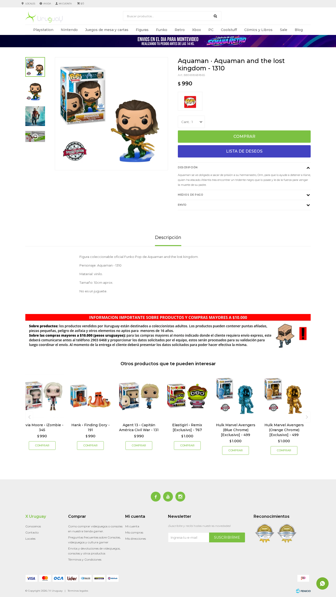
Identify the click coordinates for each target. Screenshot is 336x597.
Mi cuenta (132, 526)
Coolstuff (229, 30)
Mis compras (134, 532)
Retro (180, 30)
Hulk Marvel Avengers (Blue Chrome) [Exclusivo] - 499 (235, 430)
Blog (299, 30)
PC (211, 30)
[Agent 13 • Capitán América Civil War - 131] (139, 396)
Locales (30, 3)
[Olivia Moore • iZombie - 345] (42, 396)
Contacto (32, 532)
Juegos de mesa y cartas (106, 30)
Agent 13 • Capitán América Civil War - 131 (139, 427)
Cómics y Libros (258, 30)
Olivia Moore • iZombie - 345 (42, 427)
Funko (161, 30)
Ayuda (47, 3)
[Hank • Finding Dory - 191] (90, 396)
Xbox (196, 30)
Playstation (43, 30)
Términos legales (78, 590)
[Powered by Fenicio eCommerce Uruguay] (303, 591)
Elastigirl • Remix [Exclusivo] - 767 (187, 427)
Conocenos (33, 526)
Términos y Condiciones (84, 559)
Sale (283, 30)
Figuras (142, 30)
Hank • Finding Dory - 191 (90, 427)
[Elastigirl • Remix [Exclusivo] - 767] (187, 396)
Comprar (244, 136)
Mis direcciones (135, 538)
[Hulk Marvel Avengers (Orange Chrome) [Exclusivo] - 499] (284, 396)
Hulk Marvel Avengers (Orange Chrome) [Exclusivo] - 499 (284, 430)
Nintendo (69, 30)
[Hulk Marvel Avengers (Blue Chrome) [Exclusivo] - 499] (236, 396)
